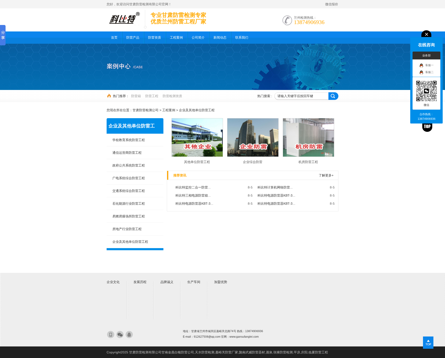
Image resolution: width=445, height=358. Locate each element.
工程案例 (176, 37)
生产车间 (193, 282)
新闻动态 (219, 37)
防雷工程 (151, 96)
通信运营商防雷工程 (127, 152)
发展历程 (140, 282)
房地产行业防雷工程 (127, 229)
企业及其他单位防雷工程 (197, 110)
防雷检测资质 (172, 96)
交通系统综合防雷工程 (128, 191)
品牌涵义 (166, 282)
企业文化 (113, 282)
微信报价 (331, 4)
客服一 (429, 65)
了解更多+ (326, 175)
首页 (114, 37)
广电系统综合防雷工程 (128, 178)
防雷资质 (154, 37)
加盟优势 (220, 282)
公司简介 (198, 37)
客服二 (429, 72)
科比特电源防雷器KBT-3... (276, 195)
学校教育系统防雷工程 (128, 140)
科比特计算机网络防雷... (275, 187)
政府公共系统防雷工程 (128, 165)
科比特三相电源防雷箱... (193, 195)
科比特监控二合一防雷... (193, 187)
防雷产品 (132, 37)
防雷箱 (136, 96)
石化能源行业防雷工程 (128, 203)
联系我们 (241, 37)
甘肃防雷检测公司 (146, 110)
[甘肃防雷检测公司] (124, 18)
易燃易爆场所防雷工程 (128, 216)
